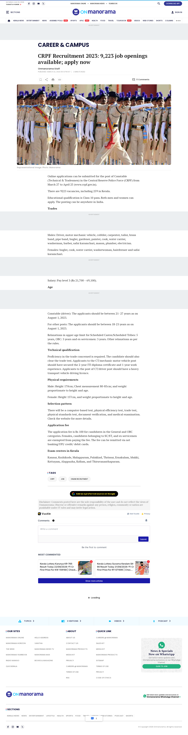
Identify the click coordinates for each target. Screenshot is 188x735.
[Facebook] (29, 4)
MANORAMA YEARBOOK (16, 654)
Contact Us (72, 643)
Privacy (70, 660)
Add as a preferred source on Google (95, 493)
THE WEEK (10, 649)
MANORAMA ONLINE (78, 3)
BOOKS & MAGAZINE (44, 660)
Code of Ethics (103, 677)
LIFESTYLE (50, 715)
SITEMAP (100, 660)
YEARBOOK (113, 3)
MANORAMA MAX (42, 654)
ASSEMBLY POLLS (58, 20)
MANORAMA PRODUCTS (76, 649)
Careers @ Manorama (77, 666)
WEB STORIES (148, 20)
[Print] (53, 79)
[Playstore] (114, 696)
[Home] (8, 20)
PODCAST (119, 715)
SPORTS (73, 20)
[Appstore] (133, 696)
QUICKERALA (11, 666)
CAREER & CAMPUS (63, 45)
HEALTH (95, 20)
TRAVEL (111, 20)
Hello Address (41, 637)
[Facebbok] (8, 727)
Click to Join (161, 666)
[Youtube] (38, 4)
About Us (70, 637)
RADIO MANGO (12, 660)
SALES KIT (100, 643)
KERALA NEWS (18, 20)
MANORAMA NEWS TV (44, 649)
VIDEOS (137, 20)
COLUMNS (169, 20)
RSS (67, 677)
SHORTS (159, 20)
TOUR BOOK (123, 20)
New (65, 21)
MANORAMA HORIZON (16, 643)
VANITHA (39, 643)
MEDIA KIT (70, 654)
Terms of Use (72, 672)
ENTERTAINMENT (33, 20)
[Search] (159, 3)
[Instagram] (34, 4)
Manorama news (97, 3)
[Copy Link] (59, 79)
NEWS (44, 20)
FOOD (102, 20)
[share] (46, 79)
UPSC (84, 20)
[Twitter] (43, 4)
